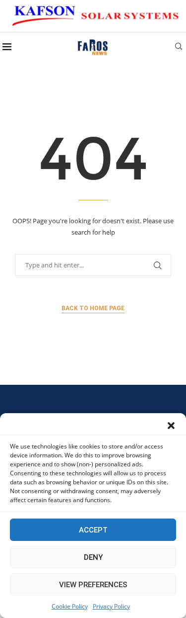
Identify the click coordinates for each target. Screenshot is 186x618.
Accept (93, 530)
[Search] (179, 47)
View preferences (93, 584)
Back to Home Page (93, 308)
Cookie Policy (70, 606)
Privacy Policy (111, 606)
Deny (93, 557)
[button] (171, 426)
